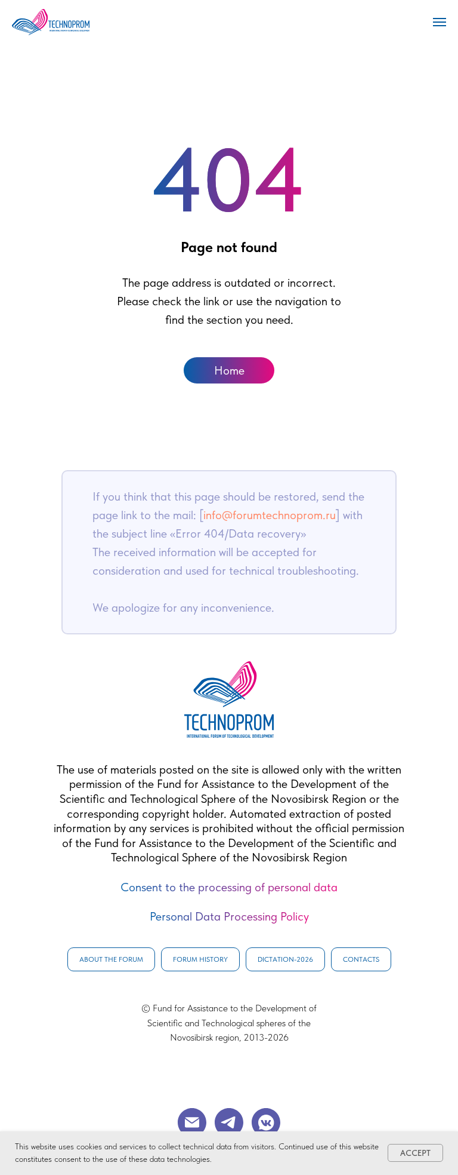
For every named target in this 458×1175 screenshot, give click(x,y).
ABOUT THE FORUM (111, 959)
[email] (192, 1122)
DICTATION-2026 (285, 959)
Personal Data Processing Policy (229, 916)
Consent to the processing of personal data (229, 887)
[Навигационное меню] (439, 22)
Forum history (200, 959)
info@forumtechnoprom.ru (269, 515)
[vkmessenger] (266, 1122)
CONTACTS (361, 959)
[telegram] (229, 1122)
